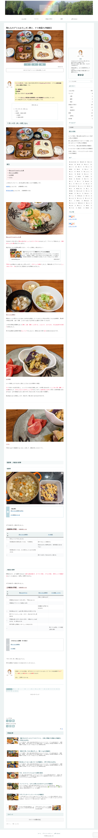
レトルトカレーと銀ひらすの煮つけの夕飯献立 (81, 148)
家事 (81, 113)
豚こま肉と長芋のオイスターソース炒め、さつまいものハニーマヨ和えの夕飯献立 (81, 142)
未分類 (81, 118)
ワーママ (81, 93)
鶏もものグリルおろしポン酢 (16, 170)
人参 (46, 689)
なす (33, 689)
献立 (17, 111)
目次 (33, 105)
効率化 (81, 115)
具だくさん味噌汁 (13, 172)
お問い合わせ (57, 833)
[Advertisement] (34, 76)
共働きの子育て (81, 104)
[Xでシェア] (27, 64)
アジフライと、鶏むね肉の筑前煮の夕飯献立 (80, 145)
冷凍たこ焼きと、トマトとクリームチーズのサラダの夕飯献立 (81, 152)
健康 (81, 99)
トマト (10, 177)
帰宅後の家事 (9, 190)
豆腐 (13, 691)
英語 (81, 101)
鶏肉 (17, 691)
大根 (58, 689)
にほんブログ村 (73, 219)
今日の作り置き (52, 689)
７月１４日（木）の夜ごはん (21, 109)
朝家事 (18, 115)
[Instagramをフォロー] (10, 726)
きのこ (16, 689)
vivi (80, 59)
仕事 (81, 96)
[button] (42, 64)
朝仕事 (9, 691)
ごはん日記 (10, 689)
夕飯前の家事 (20, 117)
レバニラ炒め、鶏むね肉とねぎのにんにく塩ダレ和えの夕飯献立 (81, 137)
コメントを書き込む (35, 819)
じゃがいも (28, 689)
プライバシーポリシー (47, 833)
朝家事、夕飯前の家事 (21, 113)
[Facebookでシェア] (34, 64)
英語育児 (81, 110)
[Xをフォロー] (7, 726)
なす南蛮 (11, 175)
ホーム (39, 833)
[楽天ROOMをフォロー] (13, 726)
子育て (81, 107)
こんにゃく (21, 689)
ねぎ (37, 689)
